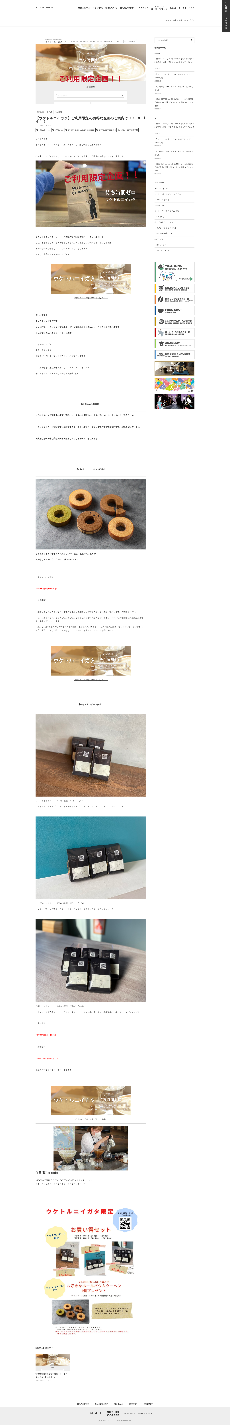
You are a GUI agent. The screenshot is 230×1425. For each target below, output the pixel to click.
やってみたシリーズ (166, 222)
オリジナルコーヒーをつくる (159, 7)
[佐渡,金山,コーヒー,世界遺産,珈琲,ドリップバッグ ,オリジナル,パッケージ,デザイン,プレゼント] (174, 361)
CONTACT (148, 1404)
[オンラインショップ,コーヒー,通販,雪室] (174, 283)
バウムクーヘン (44, 130)
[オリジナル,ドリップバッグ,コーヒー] (174, 294)
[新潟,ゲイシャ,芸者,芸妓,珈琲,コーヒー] (174, 394)
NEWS (49, 112)
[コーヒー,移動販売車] (174, 350)
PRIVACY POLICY (145, 1413)
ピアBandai (59, 130)
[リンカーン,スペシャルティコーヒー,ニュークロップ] (174, 327)
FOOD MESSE (163, 250)
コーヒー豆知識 (164, 233)
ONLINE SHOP (101, 1404)
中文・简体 (177, 20)
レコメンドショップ (166, 228)
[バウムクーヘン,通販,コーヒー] (174, 316)
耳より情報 (98, 8)
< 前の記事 (40, 112)
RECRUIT (133, 1404)
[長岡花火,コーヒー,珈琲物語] (174, 377)
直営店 (173, 8)
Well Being (162, 188)
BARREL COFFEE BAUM (107, 130)
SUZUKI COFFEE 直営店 (129, 130)
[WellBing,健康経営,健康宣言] (174, 261)
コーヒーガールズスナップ (168, 194)
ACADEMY (162, 200)
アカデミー (144, 8)
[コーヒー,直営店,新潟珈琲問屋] (174, 305)
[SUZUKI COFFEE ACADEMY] (174, 339)
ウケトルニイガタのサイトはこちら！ (91, 297)
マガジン (161, 244)
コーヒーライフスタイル (167, 211)
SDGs (160, 216)
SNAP (159, 239)
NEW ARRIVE (83, 1404)
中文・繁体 (189, 20)
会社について (111, 8)
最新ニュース (84, 8)
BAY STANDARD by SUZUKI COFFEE (81, 130)
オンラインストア (186, 8)
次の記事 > (60, 112)
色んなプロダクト (128, 8)
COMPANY (118, 1404)
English (168, 20)
